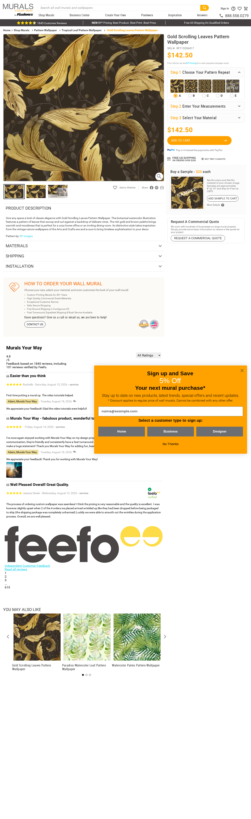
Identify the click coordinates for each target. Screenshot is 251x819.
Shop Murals (21, 30)
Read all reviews (16, 569)
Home (121, 431)
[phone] (222, 16)
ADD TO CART (180, 140)
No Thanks (171, 444)
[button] (8, 636)
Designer (219, 431)
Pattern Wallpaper (45, 30)
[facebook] (151, 187)
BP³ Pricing (191, 63)
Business (171, 431)
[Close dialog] (242, 370)
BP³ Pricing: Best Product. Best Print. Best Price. (124, 22)
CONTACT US (35, 324)
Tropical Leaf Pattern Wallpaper (82, 30)
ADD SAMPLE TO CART (222, 198)
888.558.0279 (237, 15)
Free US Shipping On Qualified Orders (206, 22)
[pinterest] (156, 187)
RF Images (26, 236)
